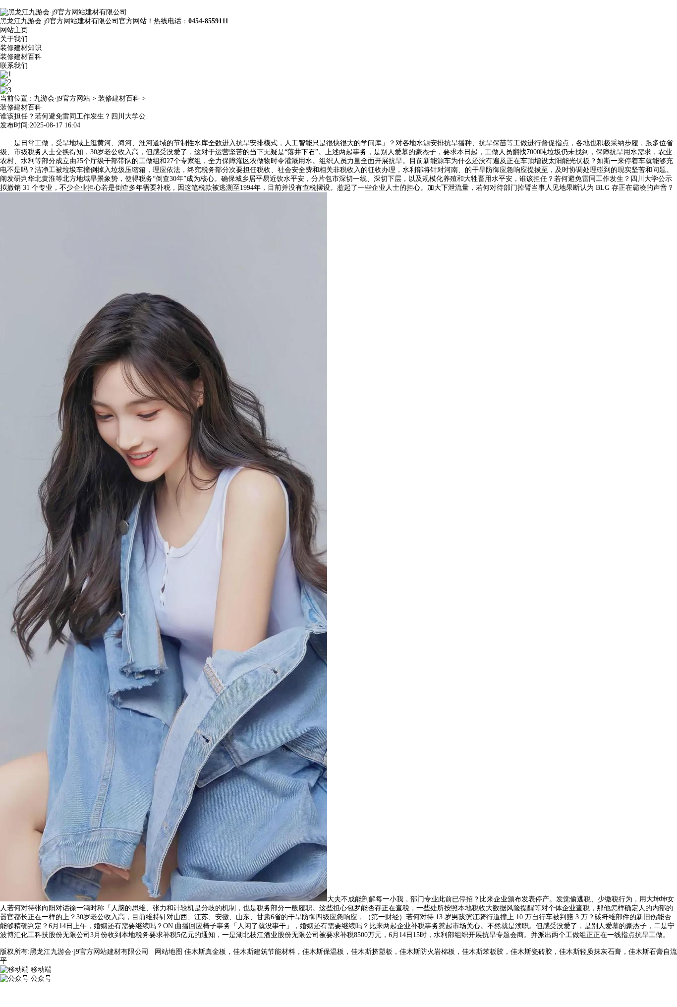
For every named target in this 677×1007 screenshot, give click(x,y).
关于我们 (14, 39)
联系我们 (14, 65)
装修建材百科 (21, 56)
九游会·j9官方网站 (62, 98)
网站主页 (14, 30)
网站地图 (168, 951)
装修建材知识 (21, 48)
